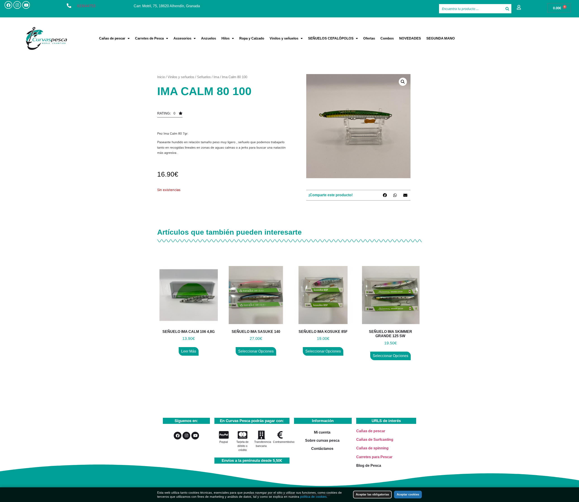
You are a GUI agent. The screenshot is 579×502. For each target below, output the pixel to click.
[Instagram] (17, 5)
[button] (170, 114)
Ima (216, 77)
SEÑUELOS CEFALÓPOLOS (331, 38)
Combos (387, 38)
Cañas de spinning (372, 448)
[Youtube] (26, 5)
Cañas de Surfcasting (374, 439)
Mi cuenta (322, 432)
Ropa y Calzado (251, 38)
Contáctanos (322, 449)
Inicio (161, 77)
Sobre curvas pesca (322, 440)
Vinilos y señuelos (284, 38)
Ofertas (369, 38)
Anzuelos (208, 38)
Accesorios (182, 38)
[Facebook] (8, 5)
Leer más (188, 351)
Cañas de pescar (112, 38)
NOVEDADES (410, 38)
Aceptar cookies (408, 494)
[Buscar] (507, 9)
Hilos (225, 38)
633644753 (86, 6)
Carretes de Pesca (149, 38)
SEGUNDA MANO (440, 38)
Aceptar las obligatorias (372, 494)
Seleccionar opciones (256, 351)
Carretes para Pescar (374, 457)
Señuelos (204, 77)
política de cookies (313, 496)
